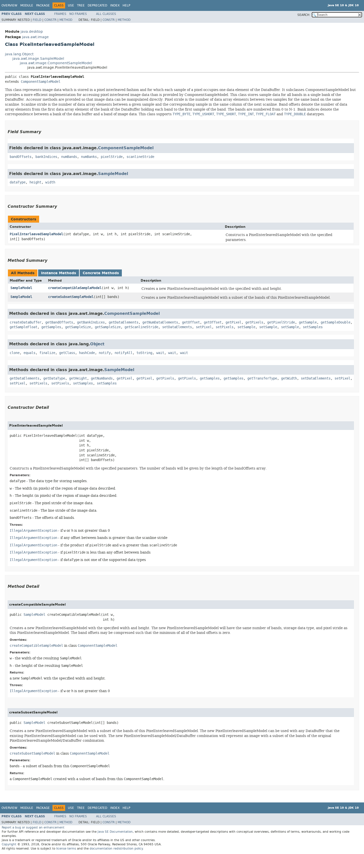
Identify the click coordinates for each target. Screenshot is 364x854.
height (35, 182)
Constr (50, 20)
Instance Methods (58, 273)
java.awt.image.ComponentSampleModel (56, 63)
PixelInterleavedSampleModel (36, 234)
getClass (67, 353)
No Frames (78, 14)
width (50, 182)
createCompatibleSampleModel (75, 288)
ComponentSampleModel (40, 82)
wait (160, 353)
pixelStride (112, 157)
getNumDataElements (160, 322)
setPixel (204, 327)
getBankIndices (91, 322)
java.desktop (32, 31)
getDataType (54, 378)
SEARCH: (303, 15)
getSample (308, 322)
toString (144, 353)
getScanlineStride (141, 327)
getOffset (191, 322)
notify (105, 353)
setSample (246, 327)
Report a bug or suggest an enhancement (33, 827)
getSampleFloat (23, 327)
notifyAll (123, 353)
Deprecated (97, 5)
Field (37, 20)
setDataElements (177, 327)
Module (26, 5)
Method (65, 20)
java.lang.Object (19, 54)
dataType (18, 182)
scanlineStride (140, 157)
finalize (47, 353)
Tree (81, 5)
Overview (9, 5)
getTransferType (262, 378)
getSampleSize (78, 327)
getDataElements (123, 322)
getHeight (78, 378)
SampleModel (113, 173)
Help (126, 5)
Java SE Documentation (115, 831)
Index (115, 5)
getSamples (51, 327)
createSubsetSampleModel (71, 297)
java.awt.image (35, 37)
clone (15, 353)
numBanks (89, 157)
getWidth (289, 378)
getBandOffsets (59, 322)
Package (43, 5)
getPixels (254, 322)
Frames (60, 14)
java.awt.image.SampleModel (38, 59)
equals (29, 353)
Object (97, 344)
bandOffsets (20, 157)
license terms (66, 848)
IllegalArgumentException (33, 531)
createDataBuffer (25, 322)
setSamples (313, 327)
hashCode (87, 353)
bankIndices (46, 157)
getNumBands (102, 378)
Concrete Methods (101, 273)
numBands (69, 157)
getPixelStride (281, 322)
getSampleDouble (335, 322)
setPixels (225, 327)
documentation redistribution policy (116, 848)
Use (71, 5)
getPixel (233, 322)
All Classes (106, 14)
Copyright (9, 844)
